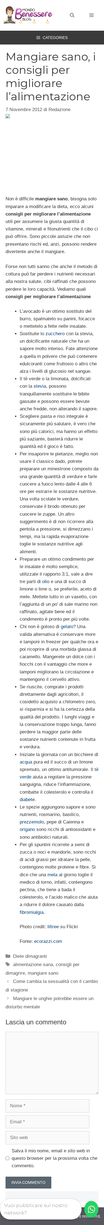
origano (27, 829)
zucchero (55, 333)
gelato (67, 626)
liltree (53, 926)
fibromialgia (32, 912)
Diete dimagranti (30, 956)
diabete (27, 799)
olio (45, 581)
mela (52, 874)
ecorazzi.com (48, 941)
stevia (40, 386)
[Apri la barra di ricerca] (72, 15)
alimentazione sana (33, 964)
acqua (26, 762)
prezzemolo (32, 822)
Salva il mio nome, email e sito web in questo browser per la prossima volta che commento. (54, 1158)
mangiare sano (43, 973)
